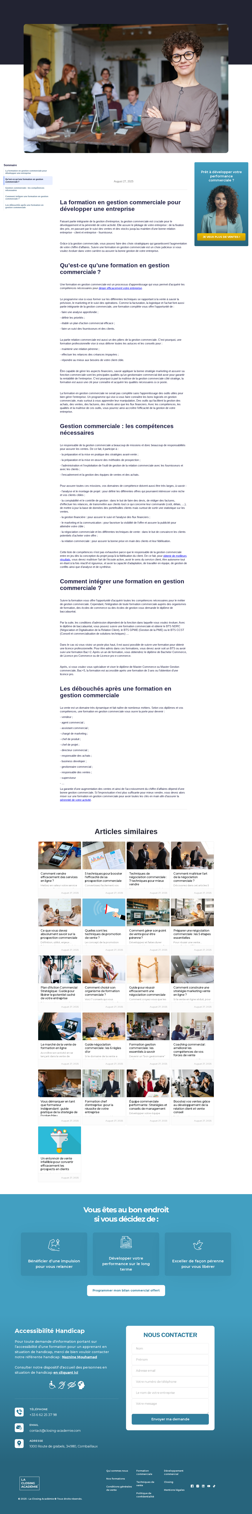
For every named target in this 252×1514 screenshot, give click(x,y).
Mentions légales (174, 1490)
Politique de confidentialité (145, 1495)
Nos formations (115, 1478)
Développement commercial (173, 1472)
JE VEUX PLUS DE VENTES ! (221, 237)
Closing (168, 1482)
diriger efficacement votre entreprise (120, 288)
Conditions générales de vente (119, 1488)
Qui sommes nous (117, 1470)
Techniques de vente (145, 1484)
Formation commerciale (144, 1472)
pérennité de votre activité (75, 799)
